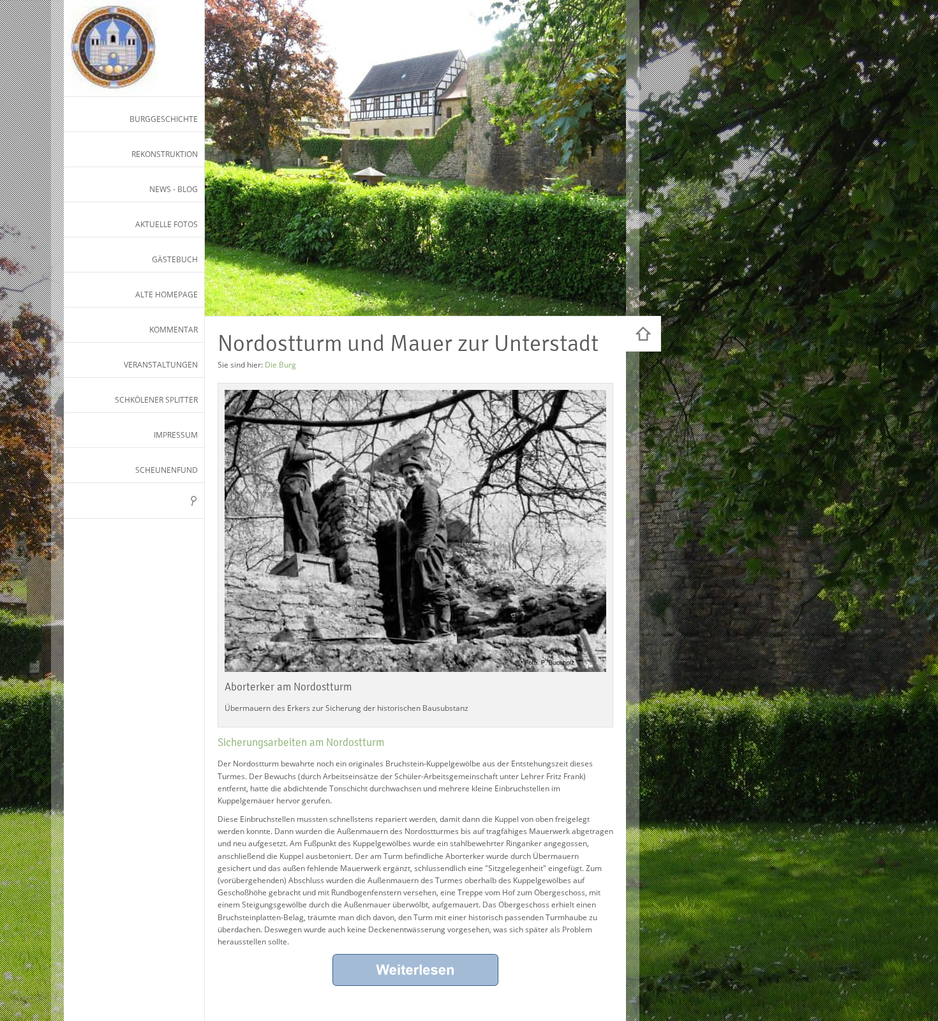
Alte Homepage (166, 294)
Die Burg (280, 364)
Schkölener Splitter (156, 399)
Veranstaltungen (161, 364)
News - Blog (173, 189)
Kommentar (173, 329)
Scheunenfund (166, 470)
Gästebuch (175, 259)
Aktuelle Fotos (166, 224)
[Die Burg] (643, 334)
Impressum (176, 434)
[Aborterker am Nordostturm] (415, 531)
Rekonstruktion (164, 154)
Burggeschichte (164, 119)
